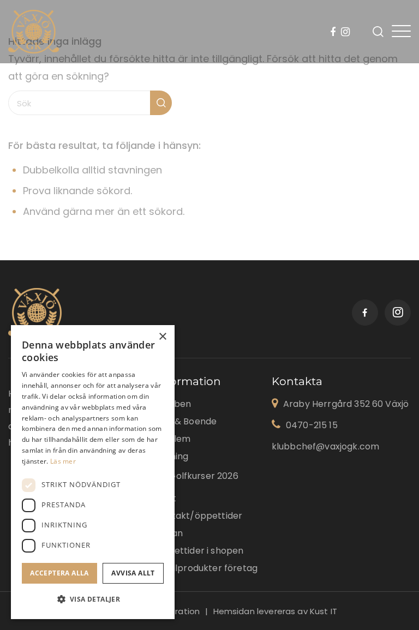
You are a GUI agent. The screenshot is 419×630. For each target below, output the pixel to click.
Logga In (361, 32)
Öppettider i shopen (199, 550)
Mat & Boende (186, 421)
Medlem (172, 439)
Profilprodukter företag (206, 568)
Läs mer (63, 461)
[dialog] (93, 472)
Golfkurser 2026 (203, 476)
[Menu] (401, 31)
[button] (93, 599)
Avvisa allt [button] (132, 573)
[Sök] (378, 31)
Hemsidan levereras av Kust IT (275, 611)
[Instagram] (345, 32)
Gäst (165, 498)
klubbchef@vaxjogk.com (325, 446)
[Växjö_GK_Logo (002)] (33, 31)
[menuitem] (334, 32)
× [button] (162, 337)
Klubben (173, 404)
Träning (171, 456)
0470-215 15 (312, 425)
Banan (169, 533)
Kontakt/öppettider (198, 515)
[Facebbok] (334, 32)
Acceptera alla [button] (59, 573)
